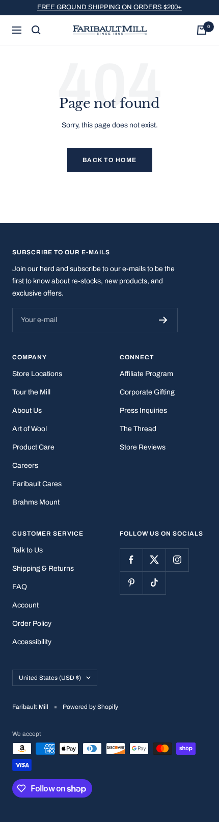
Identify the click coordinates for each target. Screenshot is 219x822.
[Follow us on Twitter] (154, 559)
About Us (27, 410)
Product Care (33, 447)
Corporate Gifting (147, 392)
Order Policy (31, 623)
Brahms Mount (36, 502)
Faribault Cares (37, 484)
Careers (25, 465)
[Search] (36, 30)
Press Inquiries (143, 410)
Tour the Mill (31, 392)
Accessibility (31, 642)
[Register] (163, 320)
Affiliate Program (146, 374)
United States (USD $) (50, 677)
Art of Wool (29, 429)
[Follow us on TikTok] (154, 582)
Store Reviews (143, 447)
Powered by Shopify (90, 706)
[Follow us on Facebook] (131, 559)
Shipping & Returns (43, 568)
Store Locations (37, 374)
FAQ (19, 587)
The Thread (138, 429)
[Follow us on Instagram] (177, 559)
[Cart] (202, 30)
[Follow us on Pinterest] (131, 582)
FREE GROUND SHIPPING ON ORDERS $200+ (109, 7)
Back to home (110, 160)
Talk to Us (27, 550)
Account (25, 605)
